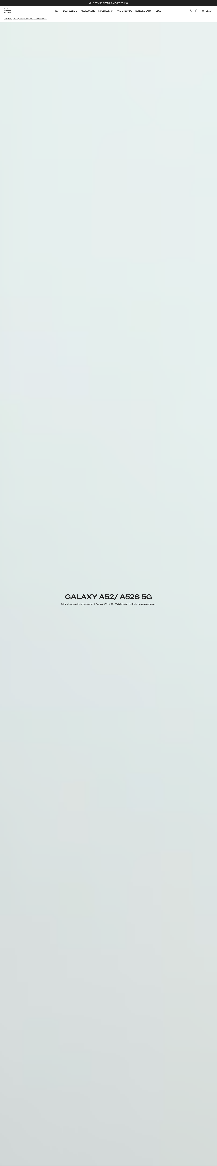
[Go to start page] (7, 10)
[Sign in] (190, 11)
